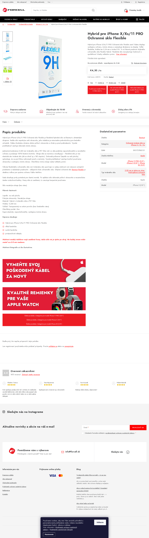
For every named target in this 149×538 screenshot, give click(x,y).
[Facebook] (127, 452)
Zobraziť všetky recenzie (31, 374)
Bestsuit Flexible (78, 169)
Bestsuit (111, 77)
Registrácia (141, 2)
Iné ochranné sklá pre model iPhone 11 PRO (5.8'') (117, 90)
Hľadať (93, 10)
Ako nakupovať (22, 2)
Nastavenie (49, 534)
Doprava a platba (8, 2)
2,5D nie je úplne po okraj (134, 170)
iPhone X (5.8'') (133, 163)
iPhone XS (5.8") (141, 164)
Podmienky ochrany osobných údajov (14, 487)
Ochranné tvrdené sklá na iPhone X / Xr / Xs (135, 144)
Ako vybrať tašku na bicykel (85, 503)
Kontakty (5, 494)
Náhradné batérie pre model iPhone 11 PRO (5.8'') (137, 90)
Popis (5, 122)
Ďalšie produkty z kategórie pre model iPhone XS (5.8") (44, 324)
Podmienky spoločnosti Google (61, 529)
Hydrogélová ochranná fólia (136, 173)
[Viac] (140, 19)
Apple (142, 156)
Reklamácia (6, 490)
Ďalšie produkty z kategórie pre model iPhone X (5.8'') (44, 320)
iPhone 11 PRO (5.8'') (136, 161)
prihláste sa (53, 346)
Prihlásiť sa (138, 428)
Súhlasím (100, 522)
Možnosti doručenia (140, 63)
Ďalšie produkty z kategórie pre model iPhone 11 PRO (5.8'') (44, 316)
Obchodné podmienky (37, 2)
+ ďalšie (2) (7, 81)
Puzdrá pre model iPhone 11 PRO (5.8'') (97, 90)
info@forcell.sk (72, 451)
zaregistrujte (68, 346)
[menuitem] (12, 19)
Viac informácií (121, 54)
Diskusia (17, 122)
